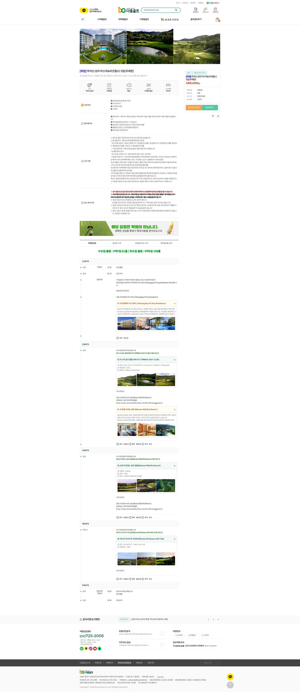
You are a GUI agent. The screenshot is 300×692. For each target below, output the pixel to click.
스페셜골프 (144, 19)
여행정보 (200, 3)
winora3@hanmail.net (137, 680)
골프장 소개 (116, 243)
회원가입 (185, 3)
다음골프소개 (85, 663)
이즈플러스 (153, 683)
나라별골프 (102, 19)
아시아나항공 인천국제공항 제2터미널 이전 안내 (149, 619)
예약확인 (193, 3)
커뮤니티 (150, 663)
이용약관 (98, 663)
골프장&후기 (195, 19)
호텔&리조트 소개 (141, 243)
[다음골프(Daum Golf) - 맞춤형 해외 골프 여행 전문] (128, 10)
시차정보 (206, 635)
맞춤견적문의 (195, 108)
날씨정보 (180, 635)
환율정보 (193, 635)
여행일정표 (92, 243)
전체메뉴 (83, 19)
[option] (103, 46)
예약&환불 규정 (166, 243)
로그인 (178, 3)
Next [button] (217, 47)
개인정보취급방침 (124, 663)
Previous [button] (82, 47)
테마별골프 (123, 19)
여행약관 (109, 663)
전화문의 (210, 108)
